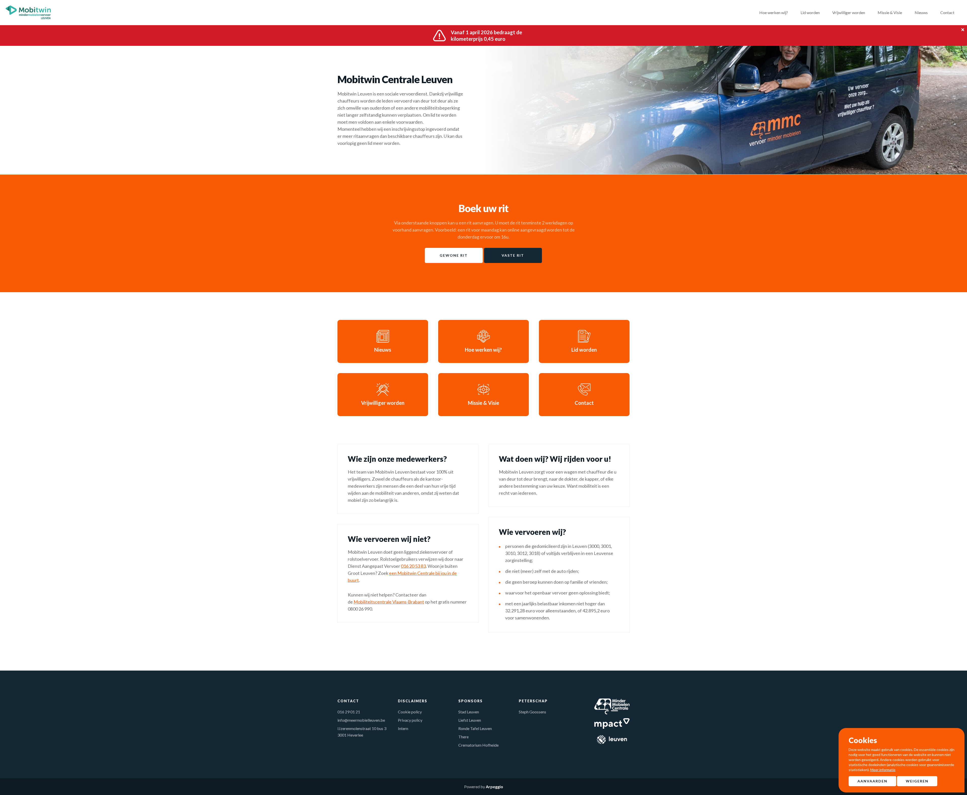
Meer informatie (882, 770)
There (463, 736)
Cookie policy (410, 711)
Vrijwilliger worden (848, 12)
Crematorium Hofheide (478, 745)
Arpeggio (494, 786)
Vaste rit (513, 255)
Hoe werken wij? (773, 12)
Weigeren (917, 781)
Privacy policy (410, 720)
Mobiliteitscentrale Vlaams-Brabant (389, 602)
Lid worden (810, 12)
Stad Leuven (468, 711)
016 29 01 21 (348, 711)
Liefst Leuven (469, 720)
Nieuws (921, 12)
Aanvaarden (872, 781)
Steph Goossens (532, 711)
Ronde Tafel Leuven (475, 728)
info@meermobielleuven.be (361, 720)
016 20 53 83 (413, 566)
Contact (947, 12)
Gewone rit (454, 255)
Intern (403, 728)
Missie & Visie (890, 12)
